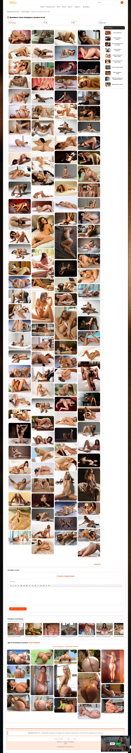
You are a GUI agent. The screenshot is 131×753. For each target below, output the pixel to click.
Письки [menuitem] (64, 6)
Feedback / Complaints (58, 738)
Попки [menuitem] (58, 6)
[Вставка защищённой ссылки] (35, 586)
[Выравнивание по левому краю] (21, 586)
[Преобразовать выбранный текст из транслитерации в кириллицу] (46, 586)
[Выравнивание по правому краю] (26, 586)
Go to (118, 743)
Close (112, 743)
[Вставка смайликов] (29, 586)
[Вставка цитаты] (43, 586)
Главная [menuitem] (42, 6)
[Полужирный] (11, 586)
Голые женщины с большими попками (65, 646)
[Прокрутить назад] (118, 619)
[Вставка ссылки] (32, 586)
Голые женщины (12, 22)
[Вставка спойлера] (49, 586)
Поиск (68, 738)
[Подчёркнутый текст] (15, 586)
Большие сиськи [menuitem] (50, 6)
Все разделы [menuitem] (86, 6)
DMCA (75, 738)
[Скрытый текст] (41, 586)
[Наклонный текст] (13, 586)
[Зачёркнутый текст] (18, 586)
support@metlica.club (69, 746)
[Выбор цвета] (38, 586)
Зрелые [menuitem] (70, 6)
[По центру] (24, 586)
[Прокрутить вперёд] (121, 619)
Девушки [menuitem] (77, 6)
